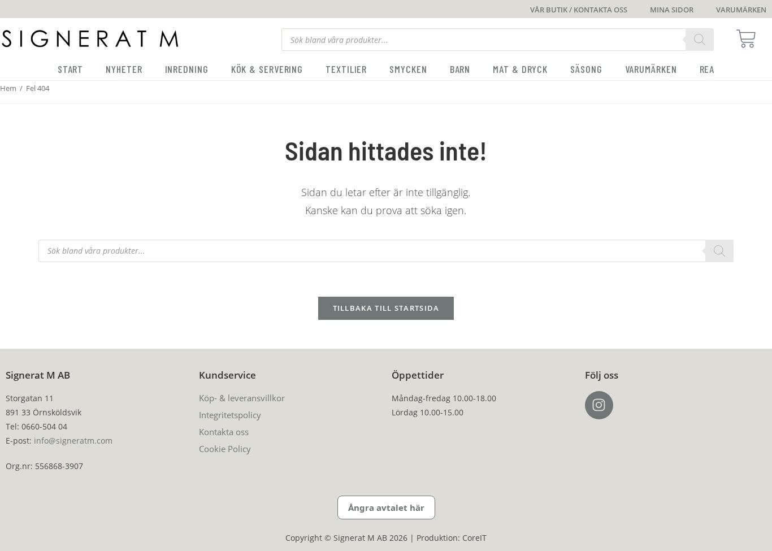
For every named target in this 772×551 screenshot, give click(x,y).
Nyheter (124, 69)
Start (71, 69)
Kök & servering (267, 69)
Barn (460, 69)
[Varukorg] (750, 38)
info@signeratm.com (73, 440)
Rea (707, 69)
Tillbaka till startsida (386, 308)
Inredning (187, 69)
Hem (8, 88)
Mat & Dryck (520, 69)
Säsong (586, 69)
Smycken (408, 69)
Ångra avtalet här (386, 507)
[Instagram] (599, 405)
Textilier (346, 69)
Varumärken (651, 69)
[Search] (700, 39)
